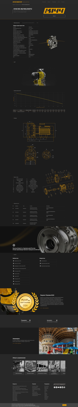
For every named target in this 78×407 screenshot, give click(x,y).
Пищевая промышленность (36, 394)
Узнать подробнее (18, 343)
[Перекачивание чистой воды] (54, 366)
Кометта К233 (15, 394)
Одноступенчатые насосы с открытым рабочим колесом (20, 390)
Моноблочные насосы (16, 387)
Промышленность (35, 395)
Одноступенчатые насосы (17, 393)
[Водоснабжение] (42, 366)
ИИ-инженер (46, 386)
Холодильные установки (36, 388)
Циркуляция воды (35, 393)
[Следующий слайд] (66, 368)
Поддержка (54, 1)
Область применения (46, 396)
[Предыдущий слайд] (11, 368)
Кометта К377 (15, 396)
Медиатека (46, 388)
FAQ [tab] (37, 22)
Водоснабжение (35, 387)
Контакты (63, 1)
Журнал (49, 1)
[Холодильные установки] (18, 366)
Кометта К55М (15, 400)
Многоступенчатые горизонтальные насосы (20, 386)
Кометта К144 (15, 395)
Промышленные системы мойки (36, 390)
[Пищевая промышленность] (30, 366)
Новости (45, 394)
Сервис (45, 389)
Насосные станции (35, 386)
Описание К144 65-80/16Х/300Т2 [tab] (28, 22)
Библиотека (46, 387)
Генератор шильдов (46, 398)
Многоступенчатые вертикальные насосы (19, 388)
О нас (59, 1)
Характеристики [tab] (17, 22)
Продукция (44, 1)
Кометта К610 (15, 397)
